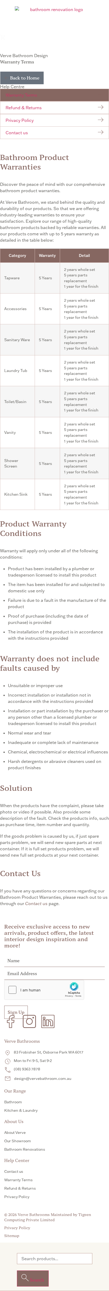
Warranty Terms (21, 95)
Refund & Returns (24, 107)
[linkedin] (47, 1021)
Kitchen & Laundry (21, 1110)
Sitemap (11, 1235)
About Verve (15, 1132)
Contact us (17, 132)
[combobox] (54, 1258)
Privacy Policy (20, 120)
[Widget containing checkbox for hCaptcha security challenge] (44, 990)
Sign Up (16, 1012)
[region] (54, 379)
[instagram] (29, 1021)
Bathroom (13, 1102)
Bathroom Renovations (24, 1149)
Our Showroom (17, 1141)
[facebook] (10, 1021)
